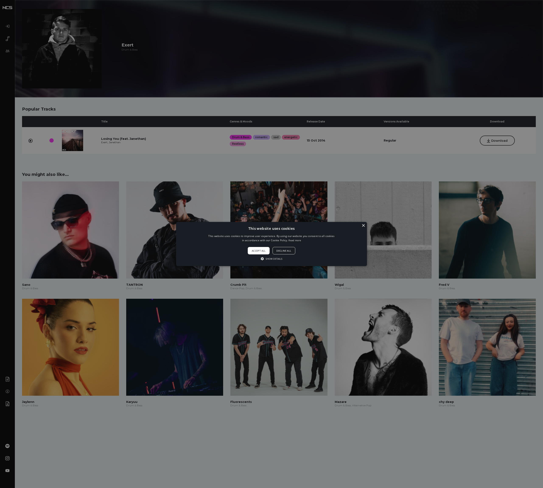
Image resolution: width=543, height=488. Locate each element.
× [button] (363, 225)
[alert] (271, 244)
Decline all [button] (283, 250)
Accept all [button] (259, 250)
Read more (294, 240)
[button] (271, 244)
